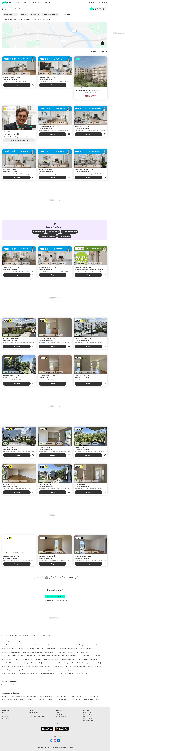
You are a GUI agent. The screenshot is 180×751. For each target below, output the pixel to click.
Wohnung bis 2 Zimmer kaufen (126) (12, 666)
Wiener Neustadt (9, 14)
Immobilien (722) (6, 645)
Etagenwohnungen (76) (94, 666)
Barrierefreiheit (6, 718)
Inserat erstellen (88, 714)
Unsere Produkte (88, 712)
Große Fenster (65, 236)
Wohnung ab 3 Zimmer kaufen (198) (89, 659)
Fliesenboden (39, 231)
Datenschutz (60, 714)
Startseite (4, 635)
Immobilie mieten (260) (73, 655)
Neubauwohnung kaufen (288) (30, 655)
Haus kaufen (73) (7, 670)
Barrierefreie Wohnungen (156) (11, 663)
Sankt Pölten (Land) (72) (61, 696)
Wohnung (34, 14)
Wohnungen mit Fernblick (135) (91, 663)
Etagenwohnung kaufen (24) (28, 673)
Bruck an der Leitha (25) (62, 699)
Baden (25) (49, 699)
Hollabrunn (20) (76, 699)
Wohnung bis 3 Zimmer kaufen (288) (53, 655)
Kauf (22, 14)
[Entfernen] (16, 14)
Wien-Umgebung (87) (45, 696)
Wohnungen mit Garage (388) (68, 648)
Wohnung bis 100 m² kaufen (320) (55, 652)
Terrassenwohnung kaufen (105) (61, 666)
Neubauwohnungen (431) (49, 648)
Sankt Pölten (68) (76, 696)
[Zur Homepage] (7, 2)
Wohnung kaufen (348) (86, 648)
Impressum (5, 716)
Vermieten (36, 2)
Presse (31, 714)
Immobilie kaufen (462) (33, 648)
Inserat (93, 2)
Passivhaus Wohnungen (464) (96, 645)
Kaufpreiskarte (87, 716)
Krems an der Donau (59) (91, 696)
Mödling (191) (5, 696)
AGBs (57, 712)
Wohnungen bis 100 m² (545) (35, 645)
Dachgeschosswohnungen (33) (41, 670)
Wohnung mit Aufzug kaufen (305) (78, 652)
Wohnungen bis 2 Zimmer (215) (43, 659)
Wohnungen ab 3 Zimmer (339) (11, 652)
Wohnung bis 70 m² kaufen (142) (32, 663)
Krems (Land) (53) (7, 699)
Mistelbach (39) (19, 699)
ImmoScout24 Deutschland (37, 716)
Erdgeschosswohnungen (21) (48, 673)
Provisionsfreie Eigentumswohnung (18, 635)
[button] (72, 578)
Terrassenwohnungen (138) (52, 663)
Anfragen (17, 85)
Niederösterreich (34, 635)
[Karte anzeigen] (54, 35)
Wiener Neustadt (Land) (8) (91, 699)
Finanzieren (46, 2)
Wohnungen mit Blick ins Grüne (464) (13, 648)
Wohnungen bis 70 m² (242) (10, 659)
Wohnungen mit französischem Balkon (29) (86, 670)
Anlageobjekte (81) (79, 666)
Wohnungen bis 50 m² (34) (22, 670)
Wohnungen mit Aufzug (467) (76, 645)
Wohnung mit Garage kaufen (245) (92, 655)
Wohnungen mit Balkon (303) (10, 655)
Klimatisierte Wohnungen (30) (62, 670)
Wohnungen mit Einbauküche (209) (65, 659)
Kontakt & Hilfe (33, 712)
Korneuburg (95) (32, 696)
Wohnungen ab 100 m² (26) (10, 673)
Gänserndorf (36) (31, 699)
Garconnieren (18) (81, 673)
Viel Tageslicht (54, 231)
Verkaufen (26, 2)
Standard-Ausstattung (48, 236)
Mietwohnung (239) (26, 659)
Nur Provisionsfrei (49, 14)
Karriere (4, 714)
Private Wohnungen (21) (66, 673)
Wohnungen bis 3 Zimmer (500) (55, 645)
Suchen (17, 2)
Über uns (4, 712)
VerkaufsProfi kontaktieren (19, 140)
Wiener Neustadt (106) (8, 685)
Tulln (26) (41, 699)
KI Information (62, 716)
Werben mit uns (88, 720)
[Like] (33, 85)
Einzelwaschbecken (70, 231)
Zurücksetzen (66, 14)
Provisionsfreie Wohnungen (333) (32, 652)
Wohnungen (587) (19, 645)
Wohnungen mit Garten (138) (71, 663)
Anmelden (104, 2)
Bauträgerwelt (87, 718)
